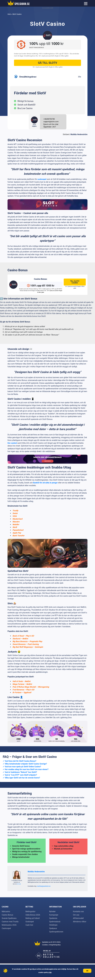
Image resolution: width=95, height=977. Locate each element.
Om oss (76, 915)
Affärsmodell (78, 918)
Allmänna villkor (79, 921)
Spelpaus (53, 928)
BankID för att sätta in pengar (45, 483)
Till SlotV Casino (74, 282)
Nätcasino (6, 911)
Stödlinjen (53, 925)
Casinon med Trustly (10, 921)
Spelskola (53, 918)
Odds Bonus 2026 (32, 915)
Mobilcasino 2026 (9, 925)
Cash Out (29, 925)
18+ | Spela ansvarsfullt (46, 56)
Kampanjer (53, 915)
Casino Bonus (7, 915)
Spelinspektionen (56, 932)
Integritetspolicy (55, 945)
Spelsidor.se (46, 942)
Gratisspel (29, 921)
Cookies (45, 945)
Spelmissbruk (54, 921)
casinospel (41, 179)
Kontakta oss (78, 911)
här (50, 972)
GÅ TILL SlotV (47, 62)
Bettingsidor (30, 911)
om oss (19, 884)
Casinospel (6, 928)
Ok (87, 971)
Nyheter (52, 911)
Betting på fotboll (32, 918)
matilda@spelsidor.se (43, 886)
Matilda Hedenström (78, 134)
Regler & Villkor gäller (62, 56)
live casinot (12, 443)
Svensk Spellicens (9, 918)
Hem (9, 14)
